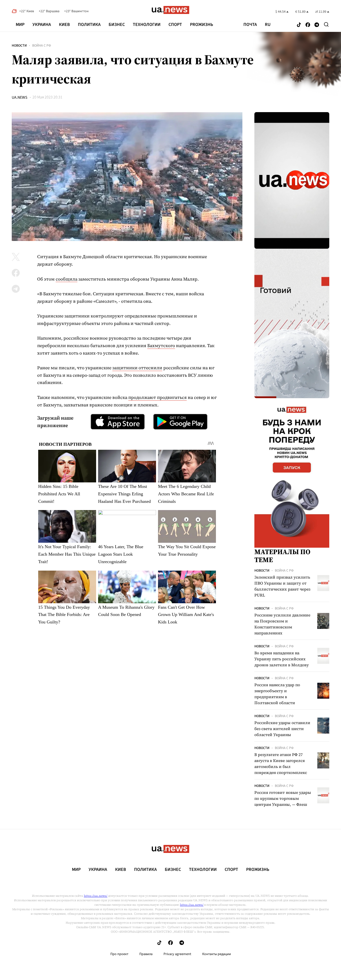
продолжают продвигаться (157, 397)
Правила (146, 954)
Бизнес (117, 24)
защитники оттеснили (137, 368)
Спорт (175, 24)
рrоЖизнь (201, 24)
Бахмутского (161, 345)
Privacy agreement (177, 954)
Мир (20, 24)
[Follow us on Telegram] (316, 25)
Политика (89, 24)
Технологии (147, 24)
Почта (250, 25)
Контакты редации (216, 954)
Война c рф (41, 45)
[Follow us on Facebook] (307, 25)
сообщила (66, 279)
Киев (64, 24)
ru (268, 25)
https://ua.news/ (95, 896)
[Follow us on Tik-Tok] (299, 25)
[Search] (326, 24)
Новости (19, 45)
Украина (41, 24)
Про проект (119, 954)
